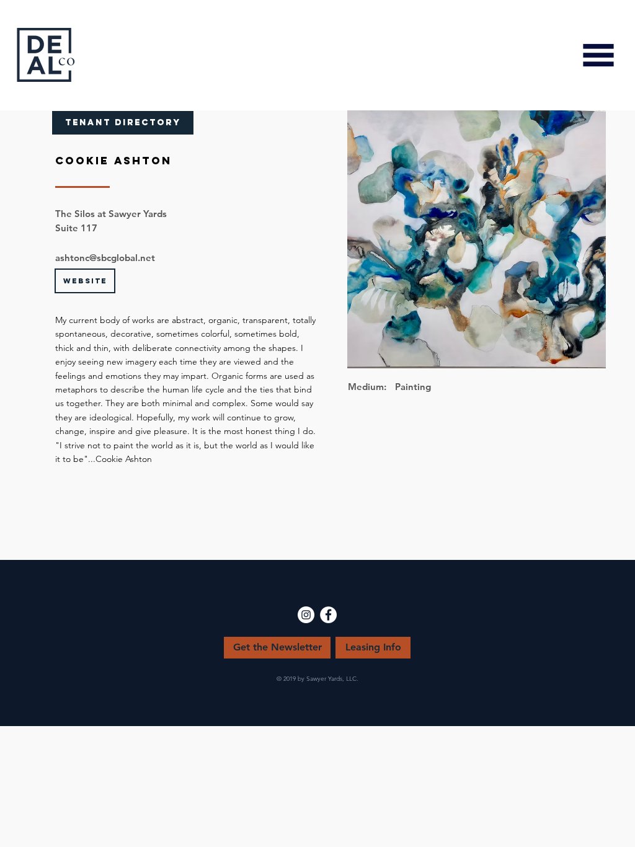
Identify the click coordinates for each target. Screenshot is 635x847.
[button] (598, 55)
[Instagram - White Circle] (306, 614)
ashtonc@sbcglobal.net (105, 258)
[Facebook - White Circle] (328, 614)
